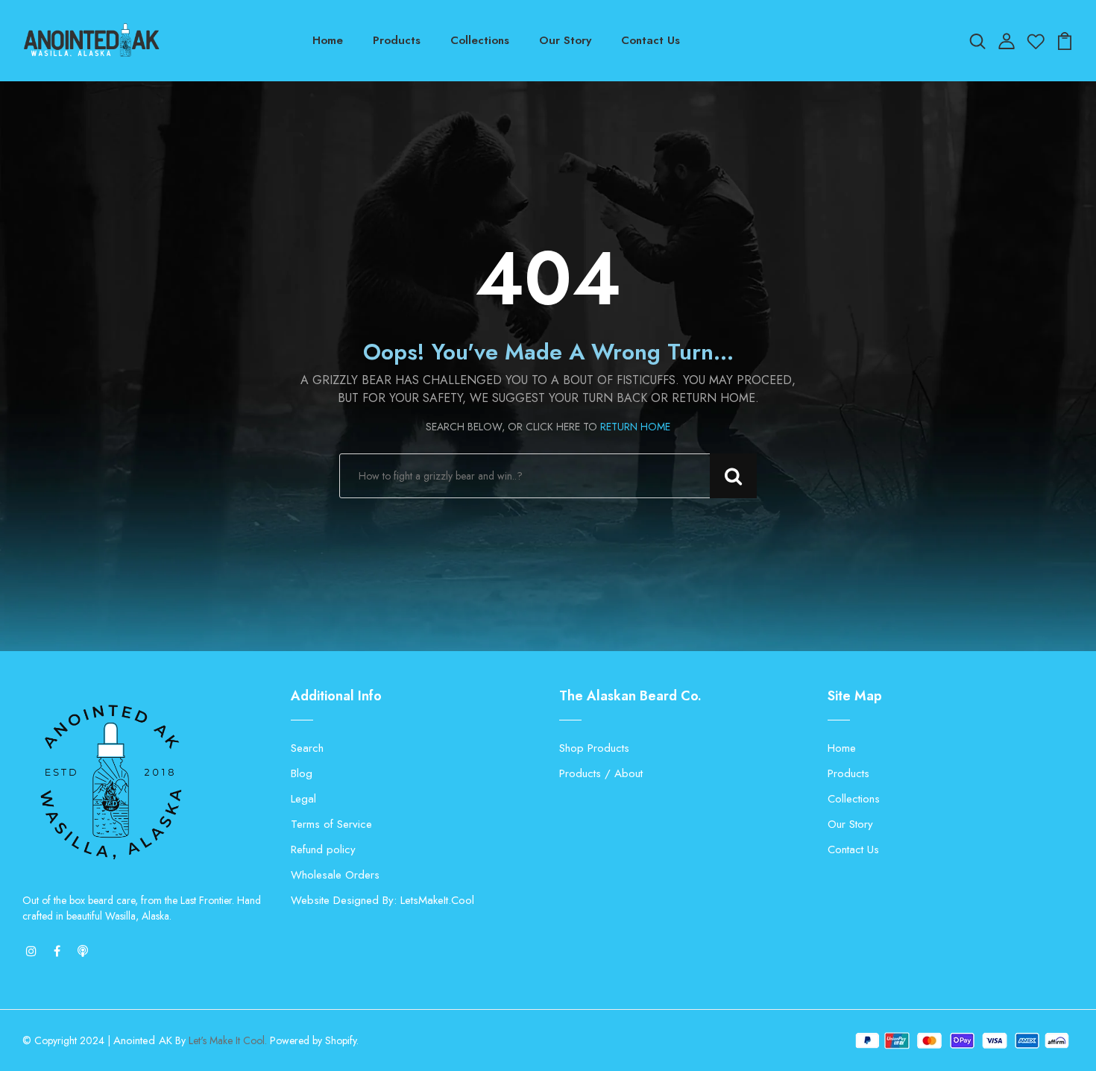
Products (397, 40)
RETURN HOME (635, 426)
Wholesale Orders (335, 875)
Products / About (601, 773)
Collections (479, 40)
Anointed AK (142, 1040)
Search (307, 748)
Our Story (565, 40)
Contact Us (650, 40)
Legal (303, 799)
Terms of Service (331, 824)
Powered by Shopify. (313, 1040)
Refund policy (323, 849)
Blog (301, 773)
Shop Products (594, 748)
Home (327, 40)
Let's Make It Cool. (228, 1040)
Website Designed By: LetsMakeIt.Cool (382, 900)
